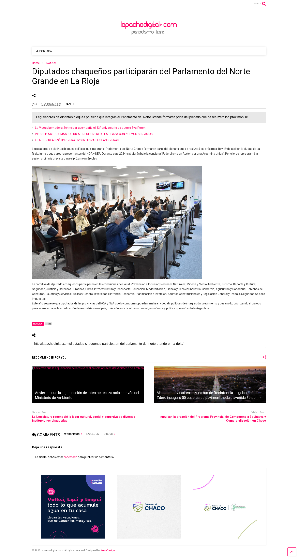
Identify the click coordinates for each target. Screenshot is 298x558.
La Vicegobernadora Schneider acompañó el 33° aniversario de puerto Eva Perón (90, 127)
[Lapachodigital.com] (149, 40)
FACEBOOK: (93, 434)
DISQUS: (109, 434)
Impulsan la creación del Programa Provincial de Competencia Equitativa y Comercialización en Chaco (213, 419)
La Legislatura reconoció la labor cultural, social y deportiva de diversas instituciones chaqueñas (83, 419)
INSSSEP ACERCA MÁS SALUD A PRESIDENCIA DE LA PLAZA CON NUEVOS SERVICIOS (94, 134)
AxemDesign (107, 550)
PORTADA (45, 51)
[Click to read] (88, 384)
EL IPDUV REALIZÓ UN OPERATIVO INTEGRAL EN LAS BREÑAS (77, 140)
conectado (70, 457)
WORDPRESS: (73, 434)
